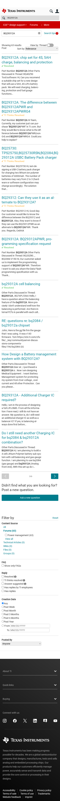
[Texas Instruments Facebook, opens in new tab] (15, 722)
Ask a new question (30, 497)
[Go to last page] (31, 476)
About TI (7, 671)
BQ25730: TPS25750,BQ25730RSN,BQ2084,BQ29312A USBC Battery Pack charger (30, 152)
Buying (6, 699)
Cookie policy (26, 790)
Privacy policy (44, 790)
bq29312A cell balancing (21, 284)
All (4, 527)
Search (51, 11)
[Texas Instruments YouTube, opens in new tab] (55, 722)
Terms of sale (9, 793)
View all (9, 539)
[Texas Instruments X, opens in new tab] (25, 722)
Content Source (10, 523)
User (57, 11)
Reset (55, 518)
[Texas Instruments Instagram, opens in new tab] (5, 722)
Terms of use (27, 793)
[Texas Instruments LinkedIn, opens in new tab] (35, 722)
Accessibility (9, 790)
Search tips (50, 33)
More (46, 25)
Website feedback (12, 797)
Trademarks (44, 793)
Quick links (8, 685)
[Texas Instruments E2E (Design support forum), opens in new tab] (45, 722)
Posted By (7, 639)
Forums (34, 25)
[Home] (18, 11)
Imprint (28, 797)
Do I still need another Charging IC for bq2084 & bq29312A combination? (28, 437)
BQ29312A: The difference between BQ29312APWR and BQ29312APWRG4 (29, 107)
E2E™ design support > (14, 25)
